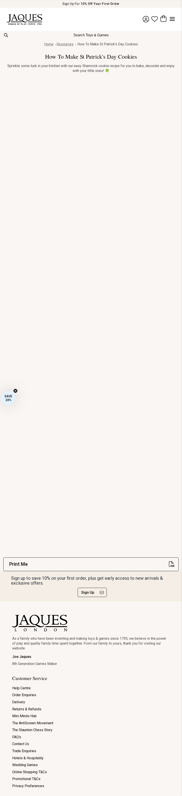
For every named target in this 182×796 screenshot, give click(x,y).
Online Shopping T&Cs (29, 772)
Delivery (18, 702)
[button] (8, 398)
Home (48, 44)
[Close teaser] (15, 391)
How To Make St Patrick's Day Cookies (107, 44)
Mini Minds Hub (24, 716)
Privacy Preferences (28, 786)
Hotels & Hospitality (28, 758)
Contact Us (20, 744)
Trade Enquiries (24, 751)
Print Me (18, 564)
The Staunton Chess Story (32, 730)
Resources (65, 44)
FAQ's (16, 737)
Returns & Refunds (26, 709)
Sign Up (87, 592)
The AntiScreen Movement (32, 723)
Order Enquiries (24, 695)
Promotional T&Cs (26, 779)
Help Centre (21, 688)
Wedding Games (25, 765)
